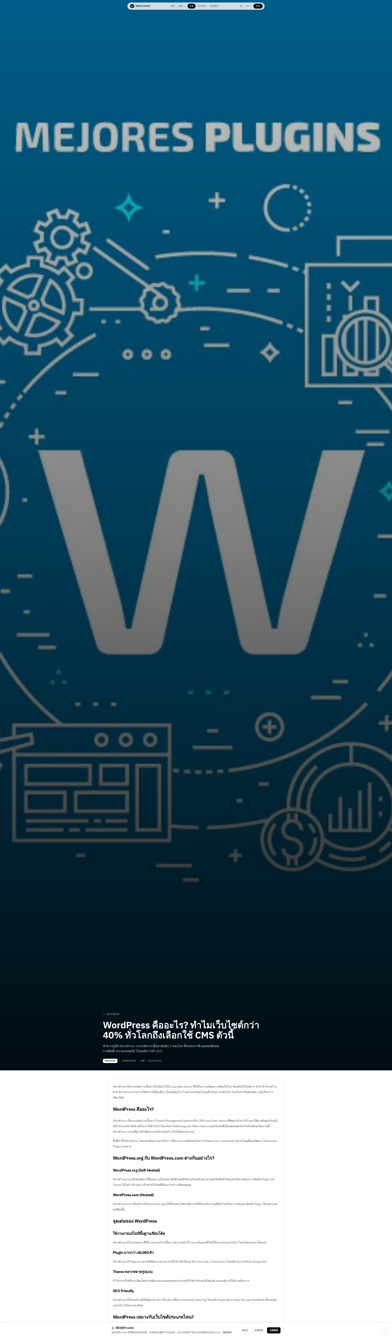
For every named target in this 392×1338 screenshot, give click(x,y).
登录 (258, 6)
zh (249, 6)
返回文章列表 (113, 1014)
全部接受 (274, 1330)
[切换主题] (241, 6)
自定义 (245, 1330)
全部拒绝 (259, 1330)
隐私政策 (227, 1332)
